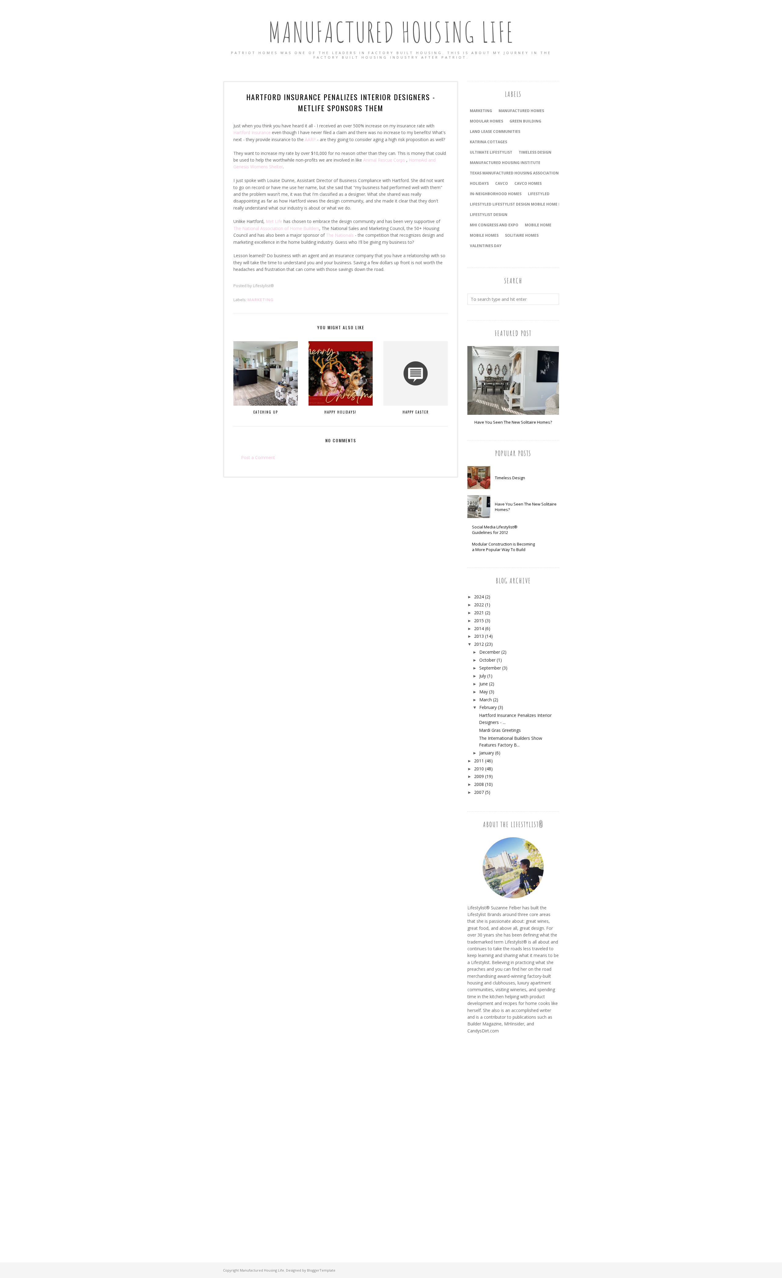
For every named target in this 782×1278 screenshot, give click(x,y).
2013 (479, 636)
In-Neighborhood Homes (495, 193)
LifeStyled (539, 193)
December (489, 652)
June (483, 684)
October (487, 660)
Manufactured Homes (521, 110)
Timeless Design (510, 477)
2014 (479, 628)
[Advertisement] (491, 1141)
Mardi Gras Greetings (500, 730)
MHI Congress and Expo (494, 225)
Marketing (260, 299)
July (482, 676)
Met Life (274, 221)
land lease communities (495, 131)
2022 (479, 605)
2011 (479, 761)
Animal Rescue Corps (384, 160)
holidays (479, 183)
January (486, 753)
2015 (479, 620)
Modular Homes (486, 121)
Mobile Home (538, 225)
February (488, 707)
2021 (479, 612)
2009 (479, 776)
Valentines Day (486, 245)
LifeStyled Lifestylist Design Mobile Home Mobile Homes (528, 204)
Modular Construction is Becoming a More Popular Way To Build (503, 546)
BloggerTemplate (321, 1270)
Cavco (501, 183)
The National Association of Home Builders (276, 228)
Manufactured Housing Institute (505, 162)
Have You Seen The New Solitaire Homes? (513, 422)
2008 (479, 784)
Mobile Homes (484, 235)
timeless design (535, 152)
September (490, 668)
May (483, 692)
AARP (310, 139)
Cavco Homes (528, 183)
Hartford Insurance (252, 132)
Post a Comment (258, 457)
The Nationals (340, 235)
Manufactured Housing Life (391, 32)
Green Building (525, 121)
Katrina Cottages (488, 141)
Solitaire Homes (522, 235)
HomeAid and (422, 160)
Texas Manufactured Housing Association (514, 173)
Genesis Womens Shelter (258, 167)
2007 (479, 792)
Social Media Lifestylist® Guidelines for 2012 (494, 529)
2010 (479, 769)
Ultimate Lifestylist (491, 152)
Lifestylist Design (488, 214)
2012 (479, 644)
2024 (479, 597)
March (485, 700)
